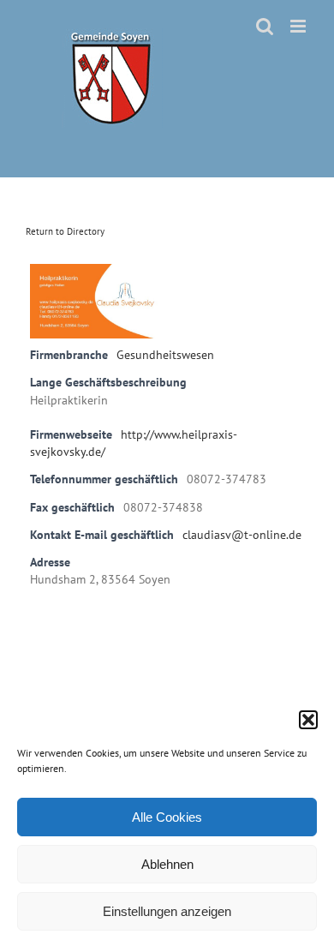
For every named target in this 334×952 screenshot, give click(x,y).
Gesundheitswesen (165, 354)
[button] (308, 719)
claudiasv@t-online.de (241, 534)
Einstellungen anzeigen (167, 911)
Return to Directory (65, 231)
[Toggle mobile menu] (299, 26)
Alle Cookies (167, 817)
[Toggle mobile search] (264, 26)
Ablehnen (167, 864)
